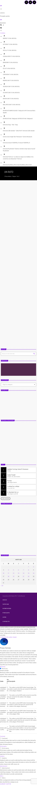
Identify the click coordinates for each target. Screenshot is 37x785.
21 (23, 576)
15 (28, 573)
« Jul (2, 585)
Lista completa (5, 498)
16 (33, 573)
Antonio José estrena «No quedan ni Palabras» (21, 524)
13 (18, 573)
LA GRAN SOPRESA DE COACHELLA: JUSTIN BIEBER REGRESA (17, 324)
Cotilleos (5, 211)
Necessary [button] (2, 666)
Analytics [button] (2, 756)
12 (13, 573)
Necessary (5, 668)
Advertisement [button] (3, 766)
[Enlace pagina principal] (4, 2)
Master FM (5, 406)
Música (4, 270)
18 (8, 576)
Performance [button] (3, 746)
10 (3, 573)
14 (23, 573)
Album (4, 320)
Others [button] (1, 776)
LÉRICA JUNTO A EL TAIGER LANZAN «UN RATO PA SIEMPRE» (18, 275)
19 (13, 576)
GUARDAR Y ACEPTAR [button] (5, 784)
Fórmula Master (8, 409)
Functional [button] (2, 736)
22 (28, 576)
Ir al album (2, 33)
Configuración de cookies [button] (6, 637)
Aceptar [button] (15, 637)
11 (8, 573)
